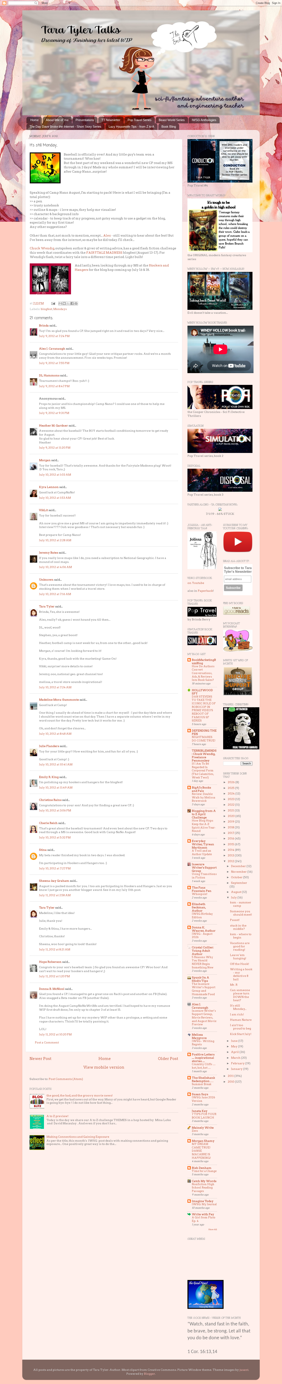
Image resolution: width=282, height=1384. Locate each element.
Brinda (44, 325)
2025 (231, 788)
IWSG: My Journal (204, 1204)
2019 (231, 821)
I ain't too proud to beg (240, 1026)
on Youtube (195, 583)
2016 (231, 838)
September (239, 882)
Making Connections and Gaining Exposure (77, 1136)
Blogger (149, 1373)
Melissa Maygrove (199, 1036)
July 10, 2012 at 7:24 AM (55, 687)
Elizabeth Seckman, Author (199, 907)
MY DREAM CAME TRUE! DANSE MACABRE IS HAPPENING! (201, 1150)
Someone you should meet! (241, 913)
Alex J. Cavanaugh (52, 348)
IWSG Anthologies (204, 120)
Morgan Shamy (203, 1140)
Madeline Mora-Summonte (59, 699)
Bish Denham (201, 1167)
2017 (231, 833)
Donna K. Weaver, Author (204, 929)
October (237, 877)
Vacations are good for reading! (240, 946)
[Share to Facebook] (72, 303)
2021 (231, 810)
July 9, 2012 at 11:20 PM (54, 447)
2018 (231, 827)
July (234, 897)
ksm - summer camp (240, 904)
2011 (231, 1075)
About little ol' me (57, 120)
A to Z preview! (57, 1116)
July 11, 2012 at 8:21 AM (54, 949)
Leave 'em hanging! (238, 956)
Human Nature (241, 1019)
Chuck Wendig (42, 248)
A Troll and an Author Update (202, 852)
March (236, 1057)
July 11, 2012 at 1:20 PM (54, 976)
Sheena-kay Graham (54, 880)
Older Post (168, 1058)
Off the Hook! (239, 963)
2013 (231, 855)
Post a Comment (47, 1042)
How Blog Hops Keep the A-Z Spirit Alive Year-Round (204, 825)
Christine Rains (50, 800)
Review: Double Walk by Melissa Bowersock (203, 797)
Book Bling (168, 126)
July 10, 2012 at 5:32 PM (55, 837)
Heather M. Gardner (53, 425)
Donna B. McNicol (51, 988)
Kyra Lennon (49, 487)
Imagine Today (202, 1201)
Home (34, 120)
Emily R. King (49, 777)
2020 (231, 816)
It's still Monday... (238, 1007)
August (236, 892)
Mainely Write (203, 1127)
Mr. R (233, 984)
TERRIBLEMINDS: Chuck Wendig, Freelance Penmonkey (204, 755)
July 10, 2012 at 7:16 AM (55, 594)
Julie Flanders (49, 746)
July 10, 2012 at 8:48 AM (55, 733)
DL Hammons (49, 375)
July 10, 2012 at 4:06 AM (55, 567)
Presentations (85, 120)
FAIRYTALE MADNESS (104, 253)
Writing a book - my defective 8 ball (241, 974)
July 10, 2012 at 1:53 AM (55, 497)
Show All (212, 1229)
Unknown (46, 579)
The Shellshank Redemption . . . (203, 1079)
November (239, 871)
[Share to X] (68, 303)
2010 (231, 1081)
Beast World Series (172, 120)
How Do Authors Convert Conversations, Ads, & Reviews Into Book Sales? (203, 673)
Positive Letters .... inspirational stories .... (203, 1058)
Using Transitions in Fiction (204, 875)
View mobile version (103, 1067)
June (234, 1040)
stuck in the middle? (238, 927)
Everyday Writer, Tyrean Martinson (203, 844)
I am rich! (237, 1014)
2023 (231, 799)
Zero (195, 1130)
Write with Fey (203, 1214)
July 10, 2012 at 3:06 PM (55, 810)
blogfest (46, 309)
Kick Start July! (240, 1034)
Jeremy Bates (48, 552)
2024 (231, 793)
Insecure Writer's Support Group (204, 867)
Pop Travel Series (140, 120)
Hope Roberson (50, 961)
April (235, 1052)
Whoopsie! (199, 894)
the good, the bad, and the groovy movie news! (79, 1095)
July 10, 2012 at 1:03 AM (55, 474)
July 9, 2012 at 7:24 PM (54, 336)
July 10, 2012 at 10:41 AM (55, 764)
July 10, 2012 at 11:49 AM (55, 787)
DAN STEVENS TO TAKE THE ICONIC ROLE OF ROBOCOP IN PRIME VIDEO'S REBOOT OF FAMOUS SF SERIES (204, 708)
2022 (231, 804)
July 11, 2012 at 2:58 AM (55, 895)
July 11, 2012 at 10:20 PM (55, 1034)
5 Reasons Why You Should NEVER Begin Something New (202, 962)
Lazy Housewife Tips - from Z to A (131, 126)
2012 (231, 861)
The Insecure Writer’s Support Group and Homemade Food (203, 989)
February (238, 1063)
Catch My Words (204, 1181)
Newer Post (40, 1058)
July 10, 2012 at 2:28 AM (55, 540)
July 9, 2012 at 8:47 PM (54, 386)
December (238, 866)
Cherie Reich (48, 823)
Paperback (205, 590)
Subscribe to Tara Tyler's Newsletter (238, 569)
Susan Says (200, 1094)
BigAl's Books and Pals (201, 789)
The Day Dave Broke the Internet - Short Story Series (65, 126)
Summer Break (201, 1084)
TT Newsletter (110, 120)
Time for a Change (204, 1171)
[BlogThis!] (64, 303)
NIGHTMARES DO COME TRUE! (203, 739)
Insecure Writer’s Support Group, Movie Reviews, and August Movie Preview (204, 1017)
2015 (231, 844)
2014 (231, 849)
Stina (43, 849)
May (234, 1046)
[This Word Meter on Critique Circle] (220, 510)
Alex (107, 235)
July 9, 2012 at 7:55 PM (54, 363)
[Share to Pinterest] (76, 303)
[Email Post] (53, 303)
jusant (243, 1369)
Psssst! (235, 920)
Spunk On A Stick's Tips (200, 979)
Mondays (60, 309)
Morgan (45, 460)
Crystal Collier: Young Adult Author (203, 951)
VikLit (43, 510)
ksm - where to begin (240, 935)
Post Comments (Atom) (66, 1079)
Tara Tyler (47, 606)
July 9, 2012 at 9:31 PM (54, 413)
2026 (231, 782)
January (237, 1068)
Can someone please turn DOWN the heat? (240, 995)
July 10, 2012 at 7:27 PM (55, 868)
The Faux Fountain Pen (201, 889)
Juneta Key (199, 1111)
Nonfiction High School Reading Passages (203, 1188)
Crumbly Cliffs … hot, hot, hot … (204, 1066)
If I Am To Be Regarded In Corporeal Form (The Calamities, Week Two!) (203, 770)
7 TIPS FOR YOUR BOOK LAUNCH (204, 1116)
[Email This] (60, 303)
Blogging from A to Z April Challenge (204, 814)
